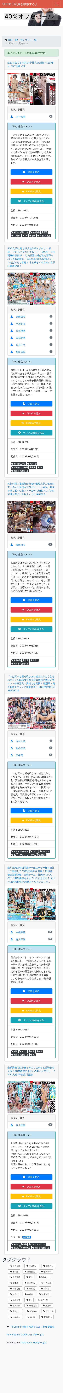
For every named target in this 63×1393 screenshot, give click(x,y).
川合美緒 (16, 1266)
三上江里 (49, 1311)
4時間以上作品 (19, 464)
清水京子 (45, 1294)
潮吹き (43, 855)
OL (25, 236)
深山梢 (32, 1317)
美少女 (16, 1244)
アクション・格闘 (20, 467)
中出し (35, 660)
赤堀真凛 (16, 1277)
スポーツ (33, 464)
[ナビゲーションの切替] (56, 4)
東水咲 (31, 1288)
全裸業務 (26, 1237)
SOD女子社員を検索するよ (20, 4)
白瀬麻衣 (33, 1311)
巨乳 (45, 232)
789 (30, 1277)
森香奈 (30, 1294)
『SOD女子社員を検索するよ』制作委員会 (32, 1326)
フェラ (24, 1051)
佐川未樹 (16, 1305)
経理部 (15, 1294)
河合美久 (47, 1283)
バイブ (35, 851)
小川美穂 (32, 1305)
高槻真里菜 (17, 1317)
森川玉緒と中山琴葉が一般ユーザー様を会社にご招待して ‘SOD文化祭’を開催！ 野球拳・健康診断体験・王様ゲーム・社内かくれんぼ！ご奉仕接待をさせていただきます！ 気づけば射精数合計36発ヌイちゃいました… (31, 874)
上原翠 (48, 1305)
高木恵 (15, 1283)
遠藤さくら (50, 1266)
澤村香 (46, 1288)
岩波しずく (46, 1277)
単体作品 (36, 232)
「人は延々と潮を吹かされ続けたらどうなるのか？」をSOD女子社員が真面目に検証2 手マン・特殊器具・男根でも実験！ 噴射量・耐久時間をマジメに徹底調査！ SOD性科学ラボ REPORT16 (31, 683)
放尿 (26, 660)
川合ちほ (16, 1288)
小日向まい (33, 1266)
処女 (33, 236)
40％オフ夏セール (20, 232)
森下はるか (17, 1311)
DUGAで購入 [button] (32, 181)
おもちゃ (45, 851)
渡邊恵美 (31, 1271)
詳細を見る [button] (32, 172)
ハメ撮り (17, 236)
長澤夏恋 (31, 1283)
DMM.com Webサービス (34, 1342)
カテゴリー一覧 (27, 39)
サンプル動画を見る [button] (33, 201)
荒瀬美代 (47, 1317)
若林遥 (15, 1271)
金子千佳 (44, 1300)
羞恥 (33, 467)
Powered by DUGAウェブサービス (25, 1334)
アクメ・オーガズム (28, 855)
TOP (10, 39)
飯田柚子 (47, 1271)
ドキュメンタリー (38, 1244)
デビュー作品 (44, 236)
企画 (40, 1051)
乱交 (33, 1051)
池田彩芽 (16, 1300)
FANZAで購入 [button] (33, 191)
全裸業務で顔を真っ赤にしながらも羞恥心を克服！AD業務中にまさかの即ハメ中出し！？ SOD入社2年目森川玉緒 (31, 1071)
